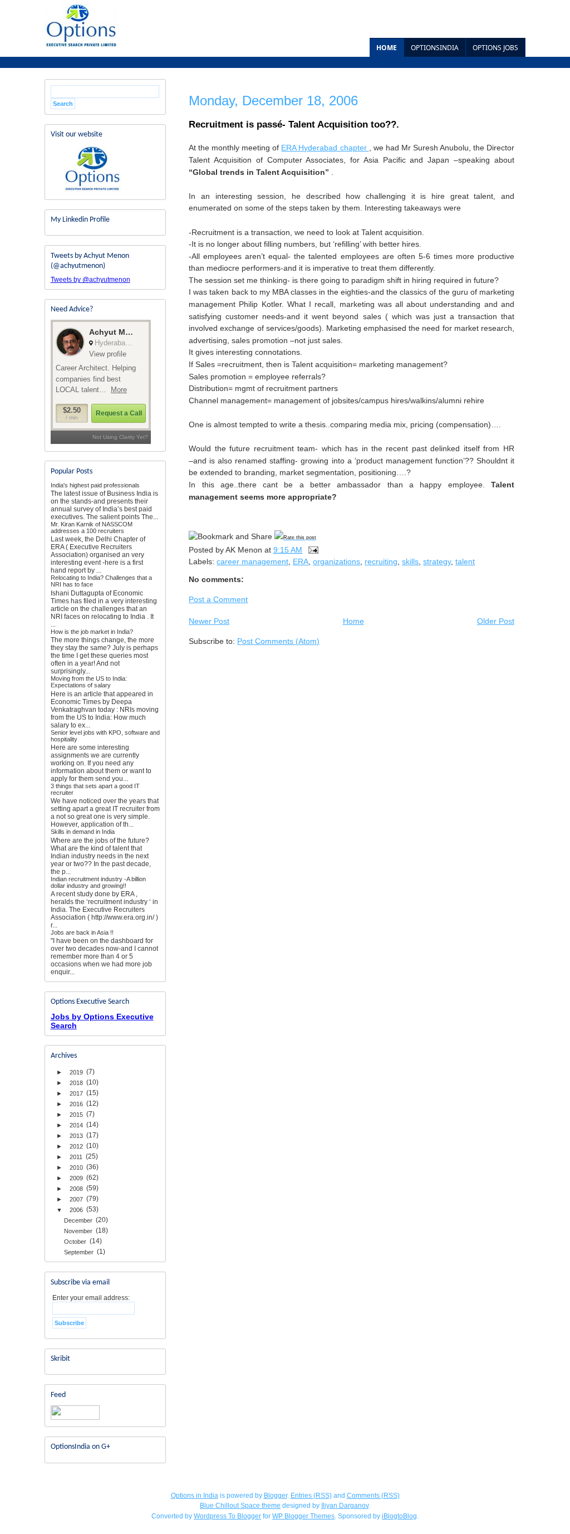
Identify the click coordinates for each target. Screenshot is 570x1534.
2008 (76, 1188)
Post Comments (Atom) (278, 641)
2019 (76, 1072)
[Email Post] (312, 549)
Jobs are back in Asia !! (82, 932)
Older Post (495, 621)
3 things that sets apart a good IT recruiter (95, 789)
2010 (76, 1167)
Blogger (275, 1495)
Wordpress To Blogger (227, 1516)
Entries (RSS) (311, 1495)
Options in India (194, 1495)
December (78, 1220)
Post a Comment (218, 599)
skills (410, 561)
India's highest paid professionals (95, 485)
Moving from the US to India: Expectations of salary (89, 681)
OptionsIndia (435, 47)
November (78, 1231)
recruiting (381, 561)
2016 (76, 1104)
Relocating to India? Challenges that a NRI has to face (101, 581)
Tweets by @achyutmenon (90, 280)
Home (386, 47)
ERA (300, 561)
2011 (76, 1157)
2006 (76, 1209)
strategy (437, 561)
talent (465, 561)
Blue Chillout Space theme (240, 1505)
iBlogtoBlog (399, 1516)
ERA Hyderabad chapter (324, 147)
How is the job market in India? (92, 631)
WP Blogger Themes (303, 1516)
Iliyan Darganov (344, 1505)
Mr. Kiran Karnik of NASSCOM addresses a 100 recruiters (91, 527)
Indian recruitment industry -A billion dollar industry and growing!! (98, 882)
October (75, 1241)
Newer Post (209, 621)
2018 (76, 1082)
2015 (76, 1114)
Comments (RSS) (373, 1495)
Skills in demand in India (83, 831)
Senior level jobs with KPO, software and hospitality (105, 735)
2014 (76, 1125)
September (79, 1252)
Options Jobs (495, 47)
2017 (76, 1093)
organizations (336, 561)
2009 (76, 1178)
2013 (76, 1135)
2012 (76, 1146)
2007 (76, 1199)
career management (252, 561)
